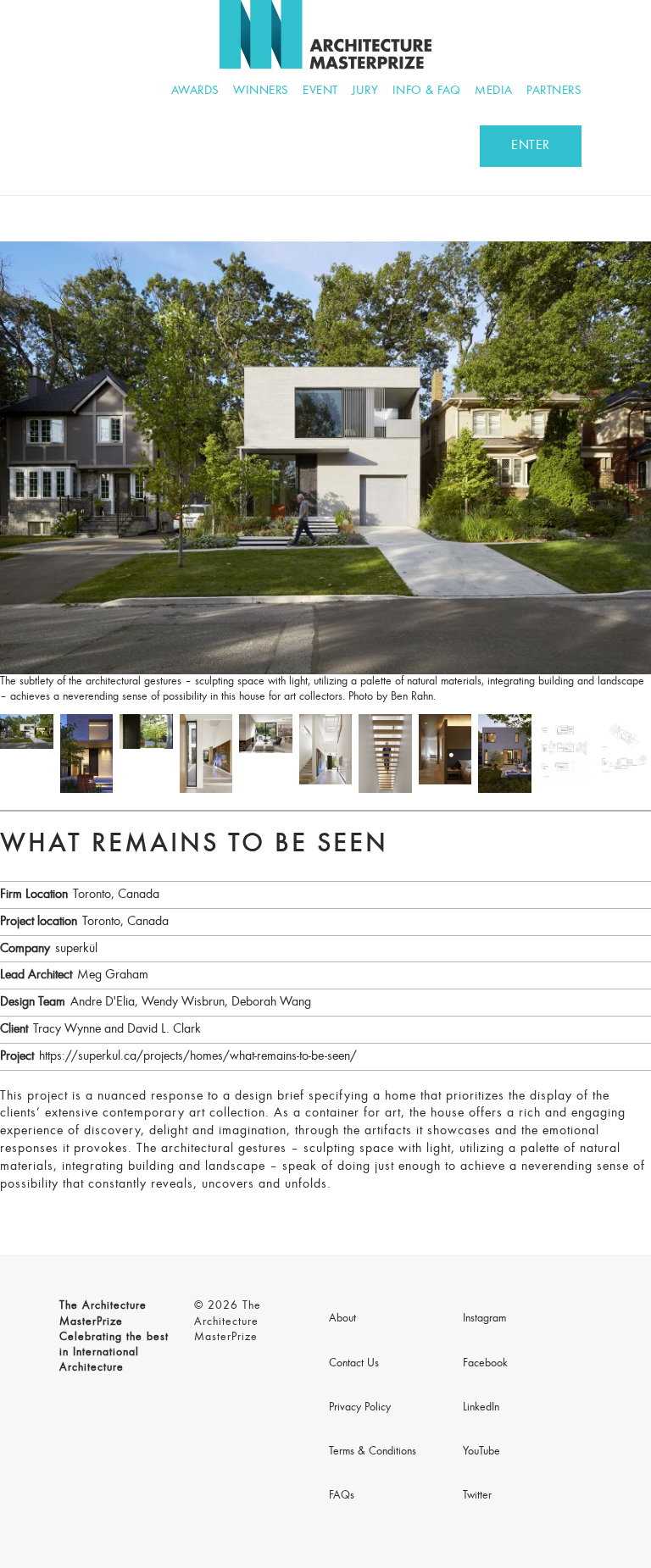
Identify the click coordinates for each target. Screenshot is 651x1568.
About (342, 1319)
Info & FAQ (426, 91)
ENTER (530, 145)
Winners (261, 91)
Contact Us (354, 1364)
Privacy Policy (360, 1408)
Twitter (477, 1496)
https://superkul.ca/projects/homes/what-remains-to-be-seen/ (198, 1056)
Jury (365, 91)
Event (320, 91)
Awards (195, 91)
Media (494, 91)
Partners (553, 91)
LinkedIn (481, 1408)
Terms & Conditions (372, 1452)
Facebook (485, 1364)
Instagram (484, 1319)
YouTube (481, 1452)
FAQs (341, 1496)
